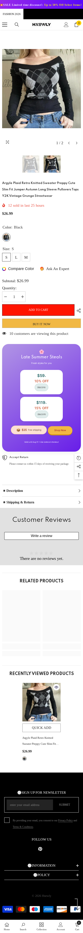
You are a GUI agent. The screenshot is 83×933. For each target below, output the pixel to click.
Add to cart (38, 309)
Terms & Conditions (23, 826)
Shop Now (60, 430)
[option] (41, 88)
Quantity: (9, 288)
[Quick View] (56, 687)
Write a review (41, 536)
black (24, 758)
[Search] (16, 24)
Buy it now (41, 324)
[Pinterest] (40, 849)
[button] (69, 143)
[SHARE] (77, 311)
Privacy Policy (65, 820)
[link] (21, 646)
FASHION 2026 (12, 14)
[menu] (4, 24)
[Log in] (66, 24)
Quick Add (41, 728)
